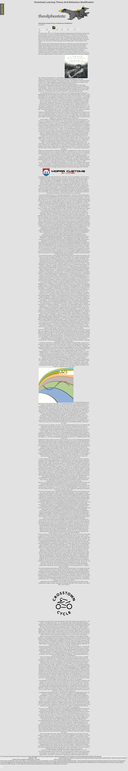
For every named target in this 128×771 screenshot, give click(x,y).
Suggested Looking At (47, 759)
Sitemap (2, 765)
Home (1, 767)
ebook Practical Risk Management (47, 758)
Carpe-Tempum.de (6, 759)
